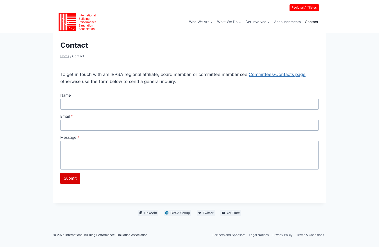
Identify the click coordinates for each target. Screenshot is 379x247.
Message (69, 137)
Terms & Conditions (310, 235)
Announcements (287, 22)
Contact (311, 22)
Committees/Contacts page (277, 74)
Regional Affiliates (304, 7)
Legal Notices (259, 235)
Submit (70, 178)
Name (65, 95)
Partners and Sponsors (229, 235)
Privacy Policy (282, 235)
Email (66, 116)
